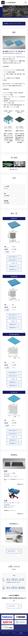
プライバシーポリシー (5, 633)
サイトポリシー (14, 633)
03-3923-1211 (15, 579)
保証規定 (21, 633)
